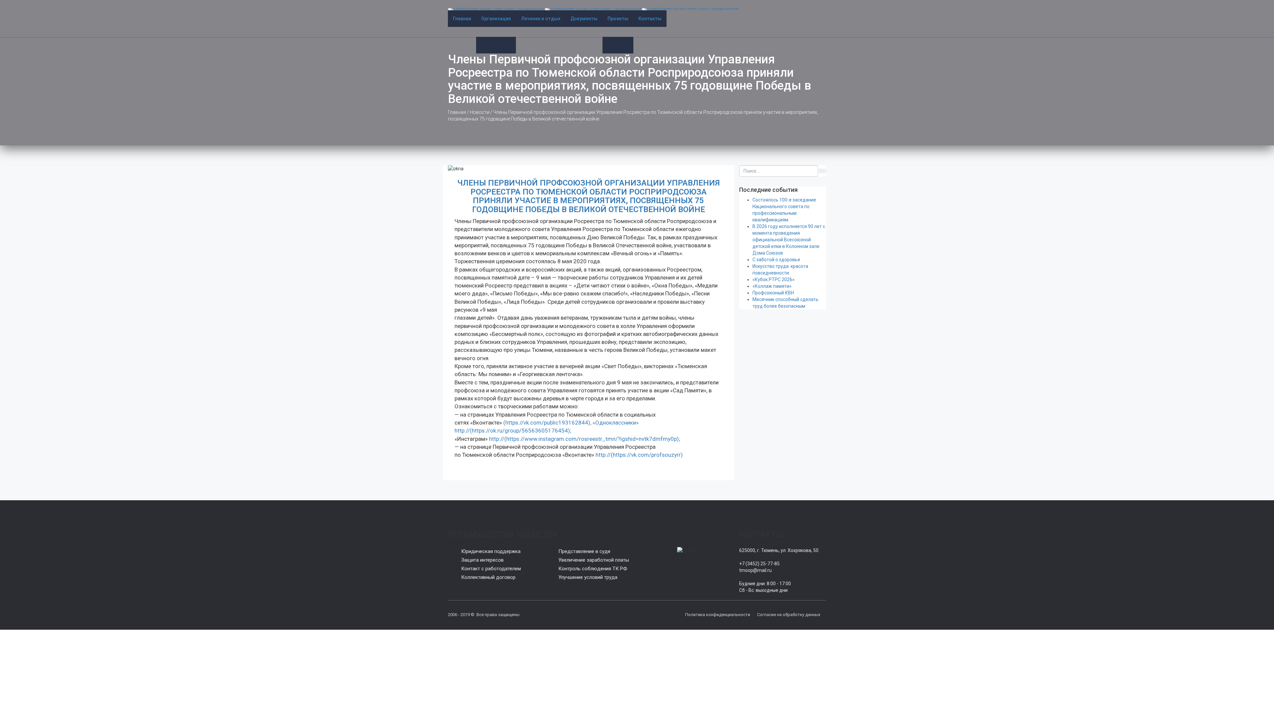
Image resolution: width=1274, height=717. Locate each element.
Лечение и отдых (540, 18)
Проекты (617, 18)
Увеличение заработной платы (593, 560)
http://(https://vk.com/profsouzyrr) (639, 454)
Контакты (650, 18)
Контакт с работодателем (491, 569)
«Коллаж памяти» (772, 286)
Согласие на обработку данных (788, 614)
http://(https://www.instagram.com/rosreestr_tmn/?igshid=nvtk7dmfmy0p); (584, 439)
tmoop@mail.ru (755, 570)
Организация (496, 18)
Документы (584, 18)
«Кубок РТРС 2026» (773, 279)
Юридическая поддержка (491, 551)
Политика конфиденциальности (717, 614)
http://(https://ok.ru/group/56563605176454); (513, 430)
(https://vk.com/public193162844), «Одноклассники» (570, 422)
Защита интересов (482, 560)
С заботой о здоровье (776, 259)
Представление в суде (584, 551)
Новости (479, 112)
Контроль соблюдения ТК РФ (592, 569)
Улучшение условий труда (587, 577)
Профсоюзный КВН (773, 292)
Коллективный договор (488, 577)
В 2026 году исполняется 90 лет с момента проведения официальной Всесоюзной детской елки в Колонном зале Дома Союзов (788, 240)
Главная (462, 18)
